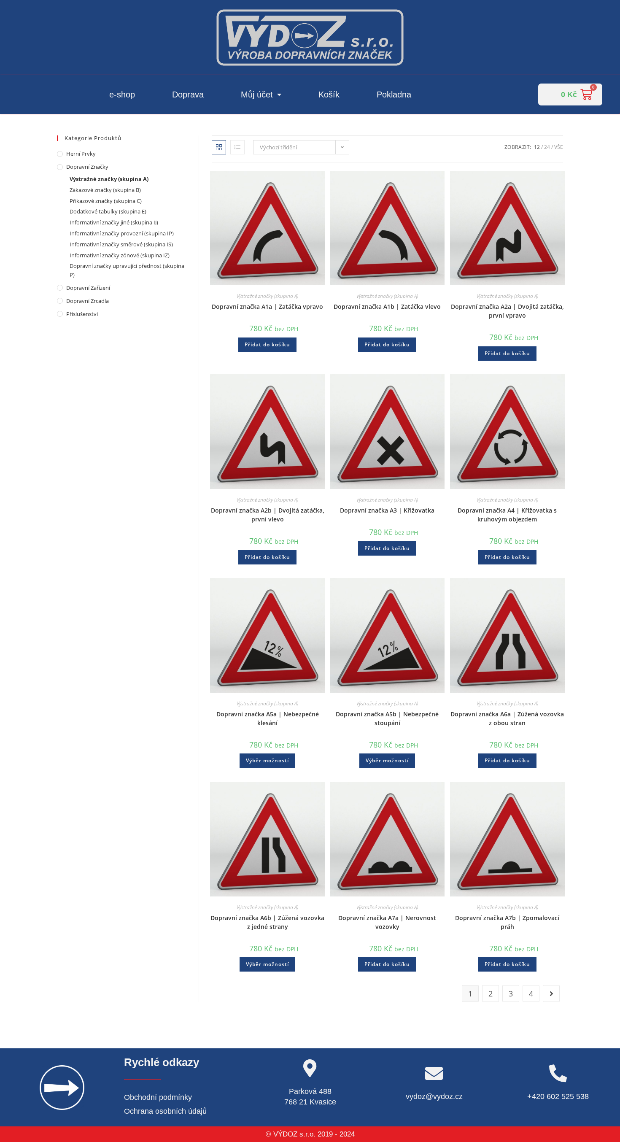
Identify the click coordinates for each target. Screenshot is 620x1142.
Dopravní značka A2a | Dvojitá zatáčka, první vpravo (507, 310)
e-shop (122, 94)
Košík (329, 94)
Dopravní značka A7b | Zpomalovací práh (507, 922)
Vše (558, 147)
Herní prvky (81, 153)
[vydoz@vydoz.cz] (434, 1073)
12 (537, 147)
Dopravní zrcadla (87, 301)
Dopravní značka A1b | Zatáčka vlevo (387, 306)
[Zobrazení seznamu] (237, 147)
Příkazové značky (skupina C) (106, 201)
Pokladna (394, 94)
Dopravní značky (87, 166)
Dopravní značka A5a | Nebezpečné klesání (267, 718)
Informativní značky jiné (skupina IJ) (114, 222)
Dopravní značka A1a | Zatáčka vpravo (267, 306)
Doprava (188, 94)
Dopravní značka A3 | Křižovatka (387, 510)
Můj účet (257, 94)
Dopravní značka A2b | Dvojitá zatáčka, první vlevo (267, 514)
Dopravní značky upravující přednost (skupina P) (127, 270)
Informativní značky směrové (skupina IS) (121, 244)
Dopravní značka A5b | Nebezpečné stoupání (387, 718)
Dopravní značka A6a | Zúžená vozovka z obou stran (507, 718)
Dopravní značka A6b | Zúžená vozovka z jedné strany (267, 922)
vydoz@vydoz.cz (434, 1096)
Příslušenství (82, 314)
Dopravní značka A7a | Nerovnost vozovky (387, 922)
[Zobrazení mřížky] (219, 147)
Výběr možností (267, 760)
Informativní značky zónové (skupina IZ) (120, 255)
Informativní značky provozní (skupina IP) (122, 233)
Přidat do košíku (267, 344)
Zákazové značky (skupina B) (105, 190)
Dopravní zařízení (88, 288)
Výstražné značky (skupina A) (267, 296)
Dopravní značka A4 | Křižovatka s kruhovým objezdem (507, 514)
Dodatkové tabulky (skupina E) (108, 211)
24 (547, 147)
